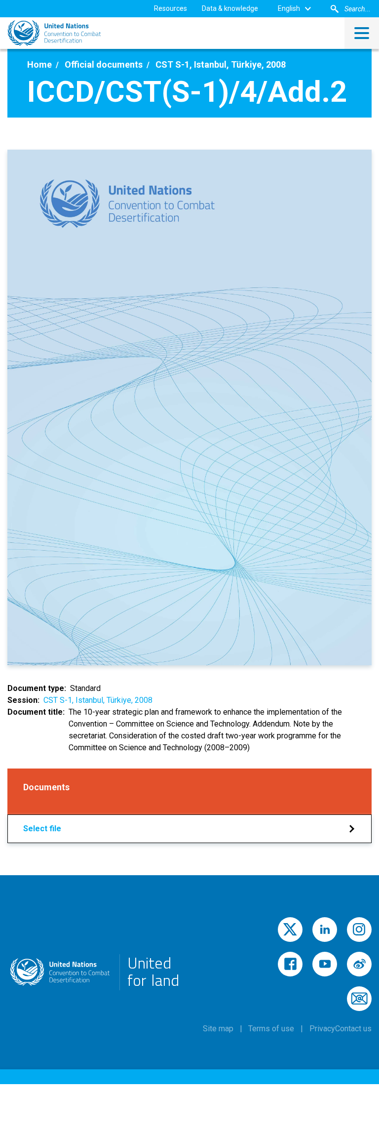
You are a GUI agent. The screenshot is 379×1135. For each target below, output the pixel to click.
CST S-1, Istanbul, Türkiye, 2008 (97, 700)
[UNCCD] (54, 33)
